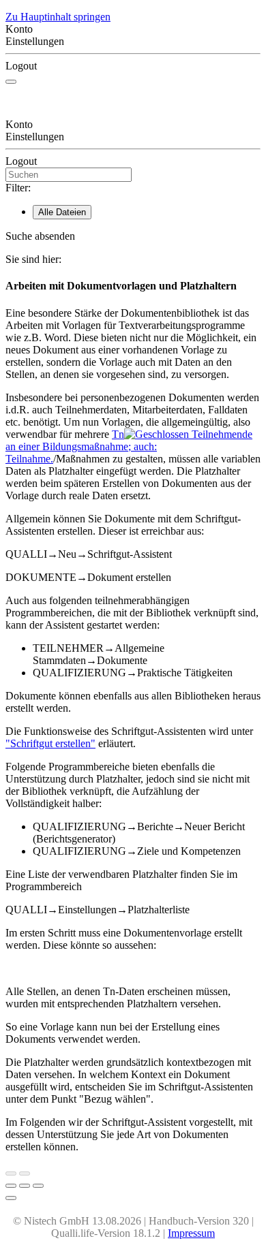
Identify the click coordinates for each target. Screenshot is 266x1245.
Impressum (191, 1233)
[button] (133, 236)
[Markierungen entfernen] (38, 1186)
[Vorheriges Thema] (10, 1173)
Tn (128, 446)
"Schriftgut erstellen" (50, 743)
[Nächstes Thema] (24, 1173)
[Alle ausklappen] (24, 1186)
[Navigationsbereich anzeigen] (10, 82)
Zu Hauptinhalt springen (57, 16)
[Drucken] (10, 1186)
